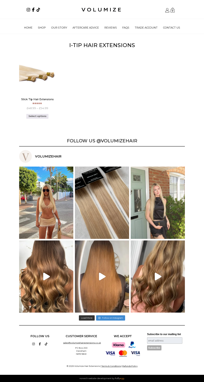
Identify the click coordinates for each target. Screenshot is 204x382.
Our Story (59, 27)
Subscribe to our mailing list (164, 334)
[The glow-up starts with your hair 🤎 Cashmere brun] (46, 276)
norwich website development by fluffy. (102, 378)
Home (28, 27)
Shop (42, 27)
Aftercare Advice (86, 27)
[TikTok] (38, 10)
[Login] (167, 11)
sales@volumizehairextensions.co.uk (82, 343)
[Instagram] (29, 10)
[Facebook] (34, 10)
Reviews (110, 27)
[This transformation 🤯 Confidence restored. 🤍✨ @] (158, 276)
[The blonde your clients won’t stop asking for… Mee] (102, 203)
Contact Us (171, 27)
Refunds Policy (130, 366)
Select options (37, 116)
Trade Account (146, 27)
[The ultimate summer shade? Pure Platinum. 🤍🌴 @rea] (46, 203)
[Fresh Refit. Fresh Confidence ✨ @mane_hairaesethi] (102, 276)
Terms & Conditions (111, 366)
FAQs (125, 27)
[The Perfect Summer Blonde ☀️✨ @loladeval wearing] (158, 203)
